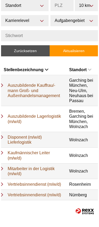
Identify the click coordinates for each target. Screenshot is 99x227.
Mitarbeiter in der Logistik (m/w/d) (31, 171)
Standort (78, 69)
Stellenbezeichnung (24, 69)
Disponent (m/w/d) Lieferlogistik (25, 139)
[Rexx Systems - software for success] (85, 211)
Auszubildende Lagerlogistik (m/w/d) (34, 119)
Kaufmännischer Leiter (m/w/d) (29, 155)
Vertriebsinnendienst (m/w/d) (34, 184)
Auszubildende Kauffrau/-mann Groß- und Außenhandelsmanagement (34, 90)
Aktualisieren (73, 51)
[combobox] (86, 5)
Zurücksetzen (25, 51)
